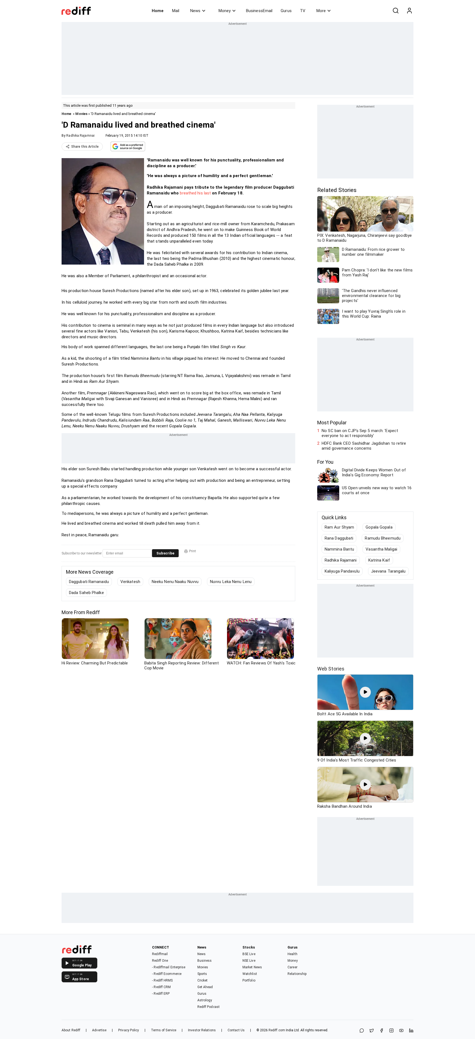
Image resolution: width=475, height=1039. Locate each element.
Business (204, 961)
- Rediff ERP (161, 994)
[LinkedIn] (411, 1030)
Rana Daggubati (339, 538)
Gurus (286, 10)
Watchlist (249, 974)
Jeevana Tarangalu (388, 571)
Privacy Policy (128, 1030)
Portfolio (248, 980)
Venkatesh (130, 581)
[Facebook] (381, 1030)
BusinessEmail (259, 10)
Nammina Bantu (339, 549)
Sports (202, 974)
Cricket (202, 980)
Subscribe (165, 553)
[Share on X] (371, 1030)
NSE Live (248, 961)
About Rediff (71, 1030)
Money (225, 10)
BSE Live (248, 954)
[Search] (395, 10)
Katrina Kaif (379, 560)
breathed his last (195, 193)
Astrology (204, 1000)
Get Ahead (205, 987)
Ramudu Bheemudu (383, 538)
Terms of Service (163, 1030)
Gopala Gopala (379, 527)
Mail (175, 10)
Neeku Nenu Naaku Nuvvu (175, 581)
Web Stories (330, 669)
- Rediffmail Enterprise (168, 967)
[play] (365, 692)
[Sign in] (409, 10)
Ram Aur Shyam (339, 527)
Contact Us (236, 1030)
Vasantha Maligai (381, 549)
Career (292, 967)
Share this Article (85, 147)
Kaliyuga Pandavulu (342, 571)
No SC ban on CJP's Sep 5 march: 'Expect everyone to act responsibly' (360, 433)
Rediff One (160, 961)
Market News (252, 967)
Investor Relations (202, 1030)
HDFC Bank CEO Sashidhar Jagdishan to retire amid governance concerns (364, 446)
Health (292, 954)
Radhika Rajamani (341, 560)
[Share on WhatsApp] (362, 1030)
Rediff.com (277, 1030)
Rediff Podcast (208, 1007)
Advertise (99, 1030)
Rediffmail (160, 954)
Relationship (297, 974)
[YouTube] (401, 1030)
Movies (81, 114)
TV (302, 10)
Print (192, 551)
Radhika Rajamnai (80, 136)
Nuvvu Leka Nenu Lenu (231, 581)
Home (158, 10)
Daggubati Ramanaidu (89, 581)
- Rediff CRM (161, 987)
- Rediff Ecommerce (166, 974)
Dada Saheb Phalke (86, 592)
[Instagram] (391, 1030)
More (321, 10)
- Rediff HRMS (162, 980)
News (195, 10)
